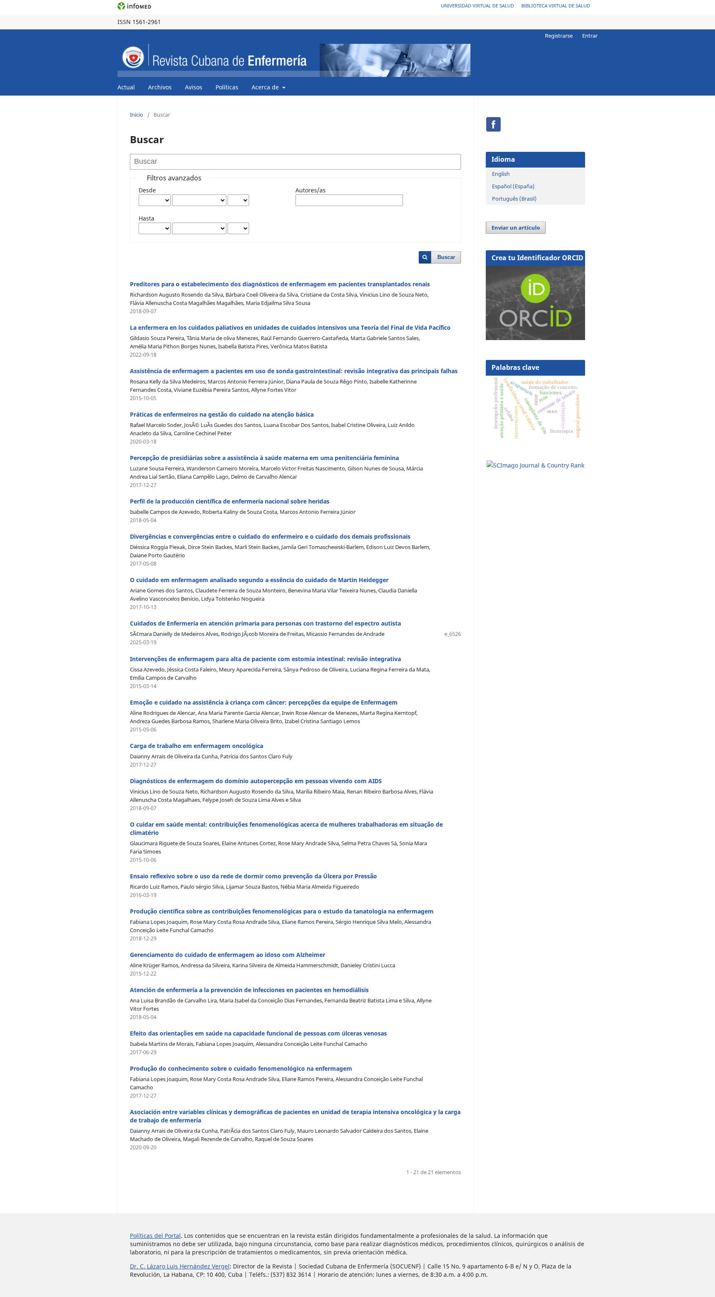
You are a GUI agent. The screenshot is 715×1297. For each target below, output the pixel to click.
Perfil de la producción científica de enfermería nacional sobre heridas (229, 501)
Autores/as (310, 190)
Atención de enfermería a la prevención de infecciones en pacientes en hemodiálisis (249, 990)
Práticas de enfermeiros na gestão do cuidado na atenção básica (222, 414)
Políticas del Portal (155, 1235)
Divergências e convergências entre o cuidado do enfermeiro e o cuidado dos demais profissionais (270, 536)
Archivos (160, 87)
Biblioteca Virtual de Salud (555, 5)
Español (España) (513, 186)
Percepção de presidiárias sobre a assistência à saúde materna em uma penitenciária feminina (264, 458)
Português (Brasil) (514, 198)
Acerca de (266, 87)
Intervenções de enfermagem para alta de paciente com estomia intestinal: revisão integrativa (265, 659)
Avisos (193, 87)
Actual (126, 87)
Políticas (227, 87)
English (501, 173)
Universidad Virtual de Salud (477, 5)
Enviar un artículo (516, 227)
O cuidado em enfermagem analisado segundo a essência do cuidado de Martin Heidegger (259, 580)
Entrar (589, 35)
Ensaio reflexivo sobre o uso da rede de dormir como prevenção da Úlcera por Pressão (253, 876)
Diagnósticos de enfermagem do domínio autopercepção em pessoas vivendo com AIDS (256, 781)
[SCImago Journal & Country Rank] (535, 465)
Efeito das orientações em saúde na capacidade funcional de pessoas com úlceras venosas (258, 1033)
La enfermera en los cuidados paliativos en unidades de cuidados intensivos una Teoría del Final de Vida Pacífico (290, 327)
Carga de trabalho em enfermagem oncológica (196, 746)
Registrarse (559, 35)
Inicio (136, 114)
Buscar (446, 257)
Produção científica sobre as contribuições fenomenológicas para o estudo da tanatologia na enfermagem (282, 911)
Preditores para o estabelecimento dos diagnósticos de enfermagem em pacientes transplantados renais (280, 284)
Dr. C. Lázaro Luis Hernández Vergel (180, 1266)
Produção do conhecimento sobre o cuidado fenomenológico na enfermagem (241, 1068)
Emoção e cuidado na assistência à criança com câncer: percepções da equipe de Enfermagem (264, 702)
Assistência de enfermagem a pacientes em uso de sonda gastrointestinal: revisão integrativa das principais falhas (294, 371)
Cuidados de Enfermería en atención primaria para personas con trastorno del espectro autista (265, 623)
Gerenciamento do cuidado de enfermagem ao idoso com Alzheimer (227, 955)
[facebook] (493, 130)
